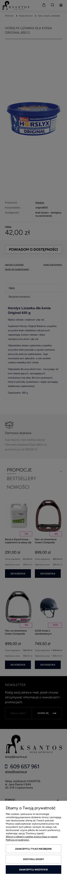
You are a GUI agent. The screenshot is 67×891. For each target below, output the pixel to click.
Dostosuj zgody (33, 859)
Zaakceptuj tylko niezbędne (33, 848)
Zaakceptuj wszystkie (33, 869)
